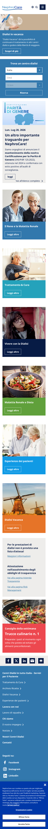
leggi (10, 176)
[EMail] (32, 661)
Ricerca (24, 92)
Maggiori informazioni (19, 556)
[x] (16, 661)
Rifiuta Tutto (24, 817)
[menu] (43, 7)
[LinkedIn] (24, 661)
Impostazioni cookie (24, 810)
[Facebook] (8, 661)
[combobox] (16, 16)
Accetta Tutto (24, 824)
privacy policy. (13, 805)
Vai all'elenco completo (28, 180)
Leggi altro (13, 234)
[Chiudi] (45, 785)
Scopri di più (11, 51)
